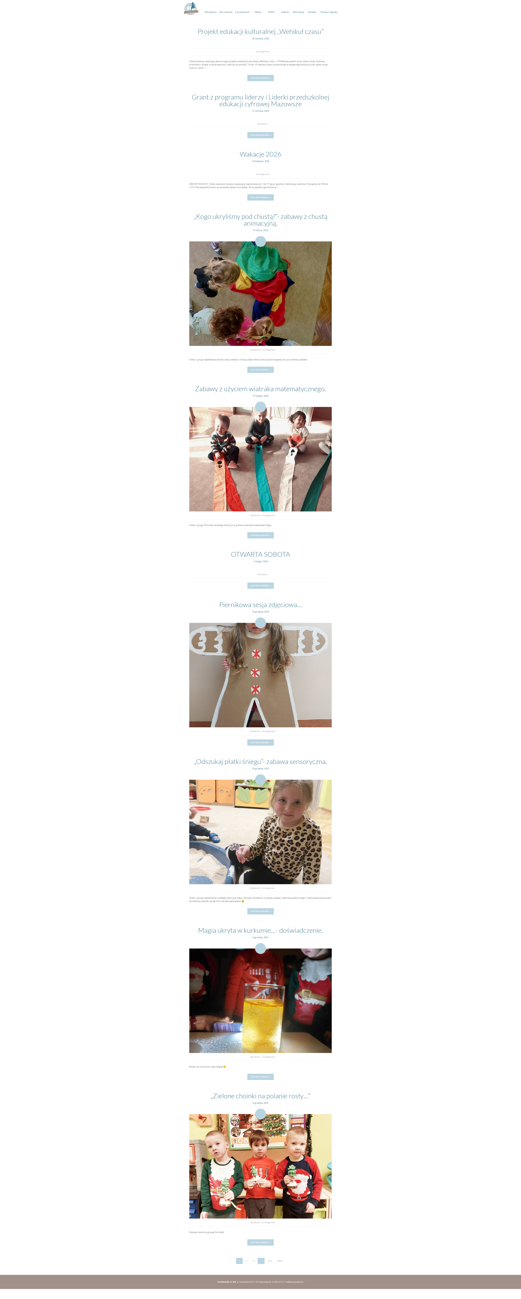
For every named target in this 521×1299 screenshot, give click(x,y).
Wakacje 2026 (260, 154)
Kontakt (312, 12)
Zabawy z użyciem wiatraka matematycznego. (260, 389)
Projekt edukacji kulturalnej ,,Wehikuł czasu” (261, 31)
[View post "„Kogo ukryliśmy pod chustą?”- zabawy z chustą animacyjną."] (260, 293)
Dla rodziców (225, 12)
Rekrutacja (298, 12)
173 (269, 1260)
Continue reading (259, 78)
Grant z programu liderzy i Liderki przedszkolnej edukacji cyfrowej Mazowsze (260, 100)
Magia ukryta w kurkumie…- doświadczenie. (260, 930)
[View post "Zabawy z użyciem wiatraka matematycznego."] (260, 459)
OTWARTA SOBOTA (260, 554)
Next (279, 1260)
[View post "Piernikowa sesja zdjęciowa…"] (260, 675)
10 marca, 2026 (260, 230)
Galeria (285, 12)
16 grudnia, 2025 (260, 768)
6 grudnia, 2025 (260, 937)
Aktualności (211, 12)
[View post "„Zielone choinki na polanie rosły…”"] (260, 1166)
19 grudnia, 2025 (260, 611)
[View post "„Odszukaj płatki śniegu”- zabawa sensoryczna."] (260, 832)
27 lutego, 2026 (260, 395)
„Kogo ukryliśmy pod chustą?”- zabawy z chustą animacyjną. (260, 219)
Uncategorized (262, 51)
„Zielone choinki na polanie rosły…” (260, 1096)
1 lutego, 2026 (260, 561)
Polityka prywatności (294, 1282)
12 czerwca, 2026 (260, 110)
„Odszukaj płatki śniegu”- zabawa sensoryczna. (260, 761)
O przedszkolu (242, 12)
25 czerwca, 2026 (260, 38)
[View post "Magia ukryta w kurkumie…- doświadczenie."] (260, 1001)
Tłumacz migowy (328, 12)
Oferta (258, 12)
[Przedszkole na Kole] (191, 8)
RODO (271, 12)
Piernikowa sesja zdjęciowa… (260, 604)
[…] (206, 67)
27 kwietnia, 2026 (260, 161)
